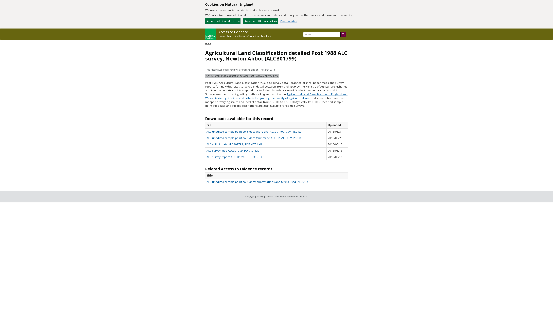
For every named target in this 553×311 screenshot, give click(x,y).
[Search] (343, 34)
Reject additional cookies (260, 21)
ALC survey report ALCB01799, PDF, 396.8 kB (235, 157)
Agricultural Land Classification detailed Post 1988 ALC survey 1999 (242, 75)
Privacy (260, 196)
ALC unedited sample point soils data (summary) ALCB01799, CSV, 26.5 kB (255, 138)
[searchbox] (322, 34)
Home (221, 36)
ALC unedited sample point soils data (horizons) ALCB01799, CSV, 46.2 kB (254, 131)
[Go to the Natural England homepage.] (210, 34)
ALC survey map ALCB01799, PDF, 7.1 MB (233, 150)
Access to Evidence (233, 32)
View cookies (288, 21)
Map (229, 36)
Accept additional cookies (223, 21)
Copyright (249, 196)
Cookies (269, 196)
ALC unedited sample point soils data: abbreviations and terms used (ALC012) (257, 182)
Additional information (246, 36)
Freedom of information (286, 196)
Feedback (266, 36)
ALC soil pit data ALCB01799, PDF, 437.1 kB (234, 144)
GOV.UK (304, 196)
